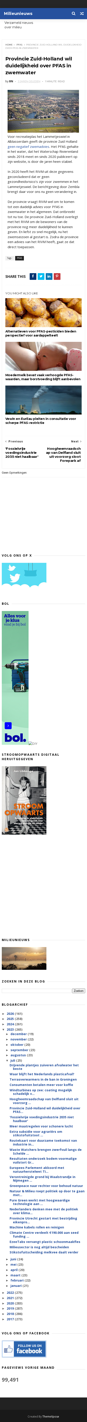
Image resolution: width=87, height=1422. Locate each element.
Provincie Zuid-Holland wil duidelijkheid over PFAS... (45, 1110)
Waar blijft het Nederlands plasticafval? (42, 1074)
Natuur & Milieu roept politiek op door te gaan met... (47, 1193)
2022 (11, 1292)
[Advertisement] (43, 885)
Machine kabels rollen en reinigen (37, 1227)
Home (9, 44)
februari (17, 1280)
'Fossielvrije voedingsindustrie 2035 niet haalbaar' (42, 1119)
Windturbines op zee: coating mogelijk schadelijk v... (41, 1092)
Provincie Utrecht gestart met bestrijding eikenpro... (43, 1220)
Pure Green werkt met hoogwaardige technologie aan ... (40, 1202)
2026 (11, 1013)
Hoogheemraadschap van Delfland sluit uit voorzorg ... (44, 1101)
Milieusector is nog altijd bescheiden (39, 1247)
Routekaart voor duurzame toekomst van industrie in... (43, 1142)
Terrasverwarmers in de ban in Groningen (43, 1079)
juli (13, 1060)
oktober (17, 1044)
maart (15, 1275)
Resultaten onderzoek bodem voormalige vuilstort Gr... (43, 1160)
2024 (11, 1024)
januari (16, 1286)
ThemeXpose (50, 1416)
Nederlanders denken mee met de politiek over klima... (44, 1211)
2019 (11, 1308)
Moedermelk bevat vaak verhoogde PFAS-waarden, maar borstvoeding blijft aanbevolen (42, 377)
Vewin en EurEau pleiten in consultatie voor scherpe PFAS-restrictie (40, 421)
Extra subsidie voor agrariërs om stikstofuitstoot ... (36, 1133)
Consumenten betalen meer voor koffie (41, 1085)
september (19, 1050)
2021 (11, 1298)
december (19, 1034)
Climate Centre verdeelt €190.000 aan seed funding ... (44, 1234)
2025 (11, 1019)
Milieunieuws (18, 13)
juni (13, 1259)
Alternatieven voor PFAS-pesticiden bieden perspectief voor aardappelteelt (40, 333)
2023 (11, 1029)
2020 (11, 1303)
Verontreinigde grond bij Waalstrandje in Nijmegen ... (42, 1179)
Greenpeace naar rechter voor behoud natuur (46, 1186)
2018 (11, 1314)
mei (13, 1264)
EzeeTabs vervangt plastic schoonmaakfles (45, 1242)
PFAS (19, 44)
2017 (11, 1319)
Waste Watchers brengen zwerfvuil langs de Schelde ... (46, 1152)
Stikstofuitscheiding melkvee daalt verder (44, 1252)
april (14, 1270)
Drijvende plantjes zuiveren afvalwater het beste (44, 1067)
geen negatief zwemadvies (28, 146)
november (19, 1039)
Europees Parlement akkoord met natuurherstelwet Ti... (37, 1170)
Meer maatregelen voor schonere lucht (41, 1126)
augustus (18, 1055)
